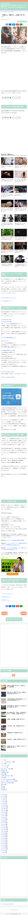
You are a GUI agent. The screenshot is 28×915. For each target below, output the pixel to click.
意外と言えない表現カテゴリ (14, 619)
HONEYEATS (4, 341)
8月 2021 (3, 813)
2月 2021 (3, 824)
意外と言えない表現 (22, 21)
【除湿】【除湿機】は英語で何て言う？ (16, 719)
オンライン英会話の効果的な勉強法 (15, 540)
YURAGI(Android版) (6, 321)
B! (13, 24)
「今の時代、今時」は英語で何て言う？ (16, 725)
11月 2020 (3, 829)
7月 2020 (3, 836)
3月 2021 (3, 822)
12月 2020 (3, 827)
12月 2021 (3, 806)
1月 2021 (3, 826)
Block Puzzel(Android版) (7, 377)
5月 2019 (3, 850)
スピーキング (4, 765)
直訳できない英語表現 (6, 782)
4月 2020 (3, 841)
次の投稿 (4, 613)
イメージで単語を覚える (7, 761)
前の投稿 (23, 613)
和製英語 (3, 789)
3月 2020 (3, 843)
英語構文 (3, 770)
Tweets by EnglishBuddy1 (7, 904)
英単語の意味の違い (5, 775)
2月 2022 (3, 803)
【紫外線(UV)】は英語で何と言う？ (15, 732)
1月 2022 (3, 805)
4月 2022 (3, 799)
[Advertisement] (14, 72)
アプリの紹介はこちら (6, 300)
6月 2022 (3, 796)
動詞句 (2, 784)
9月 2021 (3, 812)
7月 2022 (3, 794)
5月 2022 (3, 798)
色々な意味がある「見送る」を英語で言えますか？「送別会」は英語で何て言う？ (17, 713)
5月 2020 (3, 840)
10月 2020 (3, 831)
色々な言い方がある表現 (7, 779)
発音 (2, 786)
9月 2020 (3, 833)
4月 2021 (3, 820)
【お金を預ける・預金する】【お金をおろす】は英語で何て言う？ (17, 706)
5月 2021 (3, 819)
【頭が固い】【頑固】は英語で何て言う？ (17, 739)
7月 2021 (3, 815)
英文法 (2, 777)
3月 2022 (3, 801)
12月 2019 (3, 848)
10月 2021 (3, 810)
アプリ (2, 760)
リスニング (3, 767)
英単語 (2, 774)
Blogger (16, 909)
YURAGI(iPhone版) (6, 319)
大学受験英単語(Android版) (8, 350)
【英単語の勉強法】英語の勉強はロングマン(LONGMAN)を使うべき (17, 699)
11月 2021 (3, 808)
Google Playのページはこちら (8, 297)
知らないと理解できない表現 (8, 781)
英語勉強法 (3, 772)
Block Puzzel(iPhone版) (7, 371)
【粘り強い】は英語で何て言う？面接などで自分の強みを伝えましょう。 (17, 693)
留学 (2, 788)
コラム (2, 763)
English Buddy (5, 3)
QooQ (16, 914)
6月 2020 (3, 838)
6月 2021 (3, 817)
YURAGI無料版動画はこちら (9, 337)
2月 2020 (3, 845)
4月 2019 (3, 852)
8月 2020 (3, 834)
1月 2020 (3, 847)
